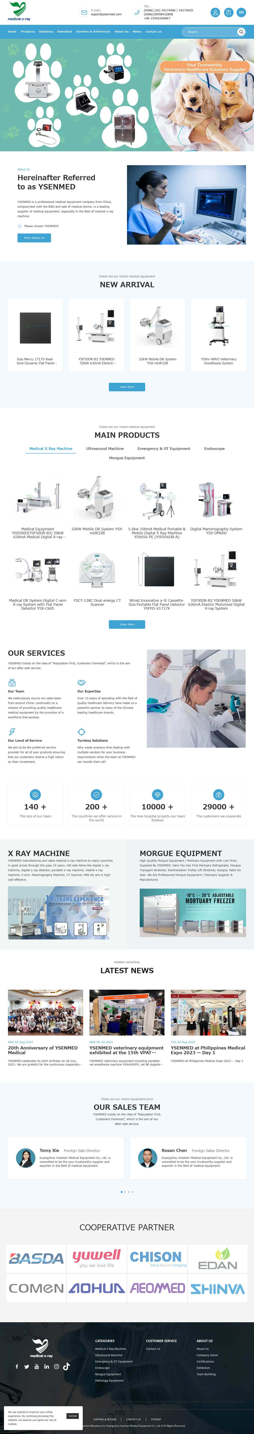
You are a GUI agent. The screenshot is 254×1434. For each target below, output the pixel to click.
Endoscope (214, 448)
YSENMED (59, 1402)
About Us (121, 32)
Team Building (206, 1374)
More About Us (34, 238)
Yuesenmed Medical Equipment (89, 1402)
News (137, 32)
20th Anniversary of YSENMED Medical (43, 1050)
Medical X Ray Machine (50, 448)
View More (127, 387)
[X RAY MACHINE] (61, 912)
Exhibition (203, 1368)
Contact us (153, 32)
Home (12, 32)
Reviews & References (93, 32)
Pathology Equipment (109, 1380)
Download (64, 32)
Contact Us (153, 1349)
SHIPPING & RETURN (104, 1419)
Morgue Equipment (127, 458)
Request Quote (229, 12)
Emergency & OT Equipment (164, 448)
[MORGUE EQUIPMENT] (193, 912)
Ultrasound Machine (105, 448)
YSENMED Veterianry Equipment (135, 1402)
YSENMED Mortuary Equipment (223, 1402)
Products (27, 32)
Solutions (46, 32)
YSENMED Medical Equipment (30, 1402)
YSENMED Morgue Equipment (179, 1402)
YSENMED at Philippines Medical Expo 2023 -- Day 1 (208, 1050)
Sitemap (156, 1419)
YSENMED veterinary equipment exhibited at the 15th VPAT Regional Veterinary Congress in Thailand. (126, 1055)
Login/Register (215, 12)
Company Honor (207, 1355)
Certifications (205, 1361)
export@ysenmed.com (106, 14)
